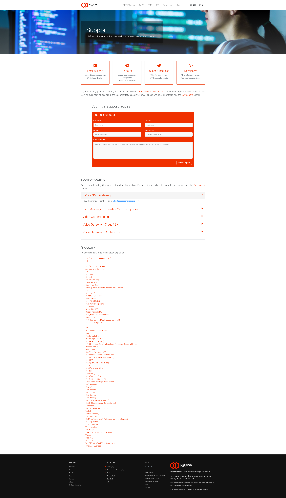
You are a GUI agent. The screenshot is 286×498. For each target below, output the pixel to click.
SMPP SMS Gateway (97, 195)
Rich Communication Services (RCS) (99, 357)
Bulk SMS (89, 274)
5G (86, 264)
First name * (97, 121)
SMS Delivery (90, 390)
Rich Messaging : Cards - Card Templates (110, 209)
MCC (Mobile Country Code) (96, 331)
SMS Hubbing (90, 398)
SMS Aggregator (92, 384)
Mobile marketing (92, 336)
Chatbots (110, 473)
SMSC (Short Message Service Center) (100, 403)
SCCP (87, 365)
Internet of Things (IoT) (94, 323)
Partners (147, 487)
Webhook (89, 440)
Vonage (88, 435)
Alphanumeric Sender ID (94, 269)
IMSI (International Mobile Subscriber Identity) (103, 320)
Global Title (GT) (91, 309)
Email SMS (89, 306)
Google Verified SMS (93, 312)
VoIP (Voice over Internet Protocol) (99, 432)
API (86, 272)
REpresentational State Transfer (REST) (100, 355)
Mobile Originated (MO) (94, 339)
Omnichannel (90, 349)
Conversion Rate (91, 285)
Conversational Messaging (115, 470)
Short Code (89, 371)
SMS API (88, 387)
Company (96, 130)
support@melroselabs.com (152, 91)
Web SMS (89, 438)
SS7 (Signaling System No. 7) (96, 408)
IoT (108, 482)
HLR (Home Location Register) (97, 315)
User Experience (91, 422)
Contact (71, 479)
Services (72, 467)
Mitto (87, 333)
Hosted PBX (90, 317)
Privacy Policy (149, 472)
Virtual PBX (89, 430)
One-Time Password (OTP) (95, 352)
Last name (148, 121)
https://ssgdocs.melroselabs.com (126, 201)
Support (71, 476)
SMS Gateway (91, 395)
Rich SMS (89, 360)
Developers (187, 95)
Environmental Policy (151, 481)
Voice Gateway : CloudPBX (100, 224)
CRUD (87, 290)
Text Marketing (111, 476)
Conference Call (91, 282)
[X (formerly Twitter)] (145, 467)
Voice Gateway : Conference (101, 232)
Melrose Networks (75, 485)
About (71, 482)
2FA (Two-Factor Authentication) (98, 258)
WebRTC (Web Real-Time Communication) (102, 443)
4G (86, 261)
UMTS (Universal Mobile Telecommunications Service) (106, 419)
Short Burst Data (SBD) (94, 368)
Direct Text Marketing (93, 301)
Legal (146, 484)
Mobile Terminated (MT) (94, 341)
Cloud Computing (92, 280)
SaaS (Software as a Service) (97, 363)
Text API (88, 411)
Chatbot (88, 277)
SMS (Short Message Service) (97, 400)
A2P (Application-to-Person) (96, 266)
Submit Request (184, 163)
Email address (149, 130)
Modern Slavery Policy (152, 478)
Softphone (89, 406)
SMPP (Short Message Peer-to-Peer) (99, 382)
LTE (86, 325)
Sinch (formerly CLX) (93, 376)
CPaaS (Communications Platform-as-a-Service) (104, 288)
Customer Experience (93, 296)
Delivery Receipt (91, 298)
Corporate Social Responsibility (155, 475)
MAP (87, 328)
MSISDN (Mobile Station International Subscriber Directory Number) (111, 344)
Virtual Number (91, 427)
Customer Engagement (94, 293)
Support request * (99, 140)
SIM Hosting (90, 373)
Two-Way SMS (91, 416)
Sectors (71, 470)
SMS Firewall (90, 392)
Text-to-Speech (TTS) (93, 414)
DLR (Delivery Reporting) (94, 304)
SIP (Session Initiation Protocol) (97, 379)
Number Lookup (91, 347)
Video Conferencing (96, 217)
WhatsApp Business (93, 446)
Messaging (110, 467)
